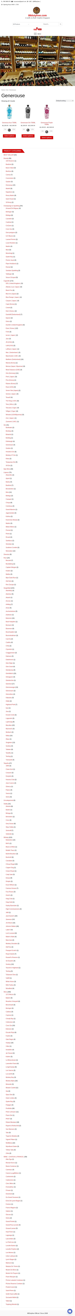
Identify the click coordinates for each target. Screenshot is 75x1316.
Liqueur (6, 472)
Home (3, 90)
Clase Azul (9, 769)
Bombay (8, 431)
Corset (8, 307)
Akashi (8, 597)
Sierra (8, 797)
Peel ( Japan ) (10, 376)
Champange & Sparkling (12, 206)
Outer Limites (10, 1098)
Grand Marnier (10, 509)
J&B (7, 912)
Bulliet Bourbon (11, 854)
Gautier (8, 181)
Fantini (8, 1036)
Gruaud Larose (10, 1228)
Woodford (9, 988)
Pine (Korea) (10, 380)
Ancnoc (8, 601)
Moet (7, 250)
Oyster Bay (9, 256)
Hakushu (9, 697)
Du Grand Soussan (12, 1197)
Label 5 (8, 929)
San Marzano (10, 1129)
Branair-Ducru (10, 1163)
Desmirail (9, 1194)
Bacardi (8, 560)
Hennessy (9, 185)
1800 (7, 766)
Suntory (8, 746)
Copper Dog (10, 867)
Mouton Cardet (10, 1087)
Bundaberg (9, 564)
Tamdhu (8, 753)
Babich (8, 998)
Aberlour (8, 594)
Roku (7, 458)
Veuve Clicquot (11, 277)
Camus (8, 174)
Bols (7, 492)
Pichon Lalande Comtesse (14, 1280)
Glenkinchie (10, 680)
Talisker (8, 749)
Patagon (8, 1105)
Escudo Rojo (10, 1032)
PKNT (8, 1119)
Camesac (9, 1169)
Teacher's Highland (12, 967)
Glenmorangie (10, 687)
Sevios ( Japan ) (11, 394)
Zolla (7, 1153)
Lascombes (9, 1238)
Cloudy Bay (9, 1018)
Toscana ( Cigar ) (11, 407)
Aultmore (9, 615)
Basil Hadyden (10, 621)
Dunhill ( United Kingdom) (14, 325)
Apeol (8, 478)
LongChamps (10, 1067)
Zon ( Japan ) (10, 418)
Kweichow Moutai (11, 520)
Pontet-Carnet (10, 1287)
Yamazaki (9, 760)
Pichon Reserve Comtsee (14, 1283)
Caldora (8, 1011)
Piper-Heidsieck (11, 263)
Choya (8, 502)
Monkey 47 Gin (11, 455)
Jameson (9, 919)
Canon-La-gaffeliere (12, 1173)
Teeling (8, 756)
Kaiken (8, 1056)
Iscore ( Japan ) (11, 335)
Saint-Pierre (10, 1290)
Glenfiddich (9, 673)
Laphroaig (9, 722)
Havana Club (10, 779)
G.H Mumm (9, 236)
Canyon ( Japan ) (11, 300)
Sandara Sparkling (12, 270)
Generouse (9, 445)
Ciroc (7, 820)
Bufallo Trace (10, 850)
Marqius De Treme (12, 1266)
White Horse (10, 981)
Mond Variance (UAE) (13, 370)
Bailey (8, 482)
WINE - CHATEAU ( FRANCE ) (14, 1157)
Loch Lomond (10, 933)
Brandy (6, 158)
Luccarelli (9, 1074)
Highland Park (10, 704)
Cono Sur (9, 229)
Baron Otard (10, 168)
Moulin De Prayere (12, 1273)
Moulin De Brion (11, 1270)
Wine (5, 992)
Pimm (8, 533)
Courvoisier (9, 178)
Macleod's (9, 728)
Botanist (8, 434)
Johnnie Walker (11, 926)
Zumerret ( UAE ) (11, 421)
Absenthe (9, 475)
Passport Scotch (11, 950)
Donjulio (8, 776)
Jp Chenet (9, 1053)
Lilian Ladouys (10, 1256)
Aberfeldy (9, 590)
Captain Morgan (11, 567)
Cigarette (7, 281)
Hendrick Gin (10, 451)
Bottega (8, 215)
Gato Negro (9, 1039)
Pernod (8, 530)
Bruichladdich (10, 632)
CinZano (8, 225)
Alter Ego (9, 1159)
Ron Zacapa (10, 584)
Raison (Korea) (11, 383)
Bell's (7, 843)
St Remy (8, 202)
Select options (9, 136)
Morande (9, 1084)
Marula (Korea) (10, 363)
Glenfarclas (9, 670)
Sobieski (8, 834)
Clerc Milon (9, 1183)
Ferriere (8, 1204)
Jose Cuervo (10, 783)
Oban (7, 739)
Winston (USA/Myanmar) (14, 414)
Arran (7, 608)
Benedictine (10, 489)
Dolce (8, 321)
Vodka (6, 804)
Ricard (8, 537)
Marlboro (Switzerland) (13, 359)
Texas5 (8, 397)
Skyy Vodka (9, 827)
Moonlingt (9, 253)
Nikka (8, 735)
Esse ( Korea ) (10, 328)
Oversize (6, 554)
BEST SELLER (9, 155)
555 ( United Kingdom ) (13, 283)
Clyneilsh (9, 649)
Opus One (9, 1094)
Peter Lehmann (11, 1112)
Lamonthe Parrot (11, 1063)
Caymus (8, 1015)
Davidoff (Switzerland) (13, 314)
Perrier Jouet (10, 260)
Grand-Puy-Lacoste (12, 1225)
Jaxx (7, 338)
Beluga (8, 813)
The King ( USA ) (11, 401)
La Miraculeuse (11, 1060)
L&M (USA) (9, 345)
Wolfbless (9, 1143)
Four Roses (9, 892)
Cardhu (8, 642)
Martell (8, 188)
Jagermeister (10, 513)
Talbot (8, 1301)
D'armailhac (10, 1187)
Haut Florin (9, 1232)
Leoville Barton (11, 1245)
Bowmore (9, 628)
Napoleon (9, 192)
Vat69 (8, 978)
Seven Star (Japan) (12, 390)
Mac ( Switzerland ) (12, 352)
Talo (7, 1132)
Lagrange (9, 1235)
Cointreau (9, 506)
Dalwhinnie (9, 659)
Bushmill (8, 857)
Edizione (9, 1029)
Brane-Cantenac (11, 1166)
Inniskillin (9, 1049)
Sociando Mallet (11, 1297)
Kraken (8, 571)
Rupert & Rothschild (12, 1125)
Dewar (8, 878)
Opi (7, 1091)
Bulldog (8, 438)
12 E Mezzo (9, 994)
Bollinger (9, 212)
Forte (7, 332)
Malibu (8, 574)
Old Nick (8, 581)
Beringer (8, 1008)
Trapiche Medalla (11, 1136)
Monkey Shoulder (11, 943)
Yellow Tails (10, 1150)
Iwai (7, 708)
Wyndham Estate (11, 1146)
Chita (7, 646)
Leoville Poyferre (11, 1249)
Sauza (8, 793)
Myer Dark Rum (11, 577)
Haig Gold (9, 902)
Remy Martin (10, 195)
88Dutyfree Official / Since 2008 (37, 1313)
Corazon (8, 772)
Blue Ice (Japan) (11, 294)
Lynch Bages (10, 1259)
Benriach (9, 625)
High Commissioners (12, 909)
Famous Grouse (11, 888)
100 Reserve (10, 161)
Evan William (10, 885)
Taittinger (9, 274)
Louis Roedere (10, 243)
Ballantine (9, 840)
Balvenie (9, 618)
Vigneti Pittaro (10, 1139)
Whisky (6, 837)
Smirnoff (8, 830)
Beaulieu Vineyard (12, 1001)
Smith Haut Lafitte (11, 1294)
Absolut (8, 806)
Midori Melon (10, 527)
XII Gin (8, 465)
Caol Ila (8, 639)
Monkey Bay (10, 1077)
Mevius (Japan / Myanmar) (14, 366)
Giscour (8, 1214)
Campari (8, 499)
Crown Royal (10, 871)
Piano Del (9, 1115)
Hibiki (8, 701)
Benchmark (9, 1005)
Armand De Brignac (12, 208)
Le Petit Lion (10, 1242)
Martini (8, 246)
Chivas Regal (10, 864)
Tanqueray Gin (10, 462)
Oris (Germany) (11, 373)
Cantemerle (9, 1176)
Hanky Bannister (11, 905)
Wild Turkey (9, 985)
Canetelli (9, 218)
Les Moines (9, 1252)
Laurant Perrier (10, 239)
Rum (5, 558)
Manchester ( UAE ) (12, 356)
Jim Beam (9, 923)
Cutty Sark (9, 874)
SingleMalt (7, 588)
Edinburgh (9, 441)
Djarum (8, 318)
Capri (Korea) (10, 304)
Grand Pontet (10, 1221)
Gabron (8, 1211)
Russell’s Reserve (12, 957)
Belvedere (9, 816)
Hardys (8, 1043)
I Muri (7, 1046)
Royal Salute (10, 954)
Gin (7, 90)
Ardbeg (8, 604)
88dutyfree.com (37, 15)
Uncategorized (8, 800)
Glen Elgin (9, 663)
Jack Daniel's (10, 916)
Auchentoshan (10, 611)
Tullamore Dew (11, 974)
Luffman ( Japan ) (11, 349)
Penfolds (9, 1108)
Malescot (9, 1263)
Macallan (9, 725)
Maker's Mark (10, 936)
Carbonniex (9, 1180)
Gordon (8, 448)
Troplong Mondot (11, 1304)
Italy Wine (7, 469)
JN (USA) (9, 342)
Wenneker (9, 551)
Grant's (8, 895)
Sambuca (9, 540)
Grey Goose (10, 823)
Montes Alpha (10, 1081)
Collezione (9, 1022)
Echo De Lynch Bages (13, 1200)
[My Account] (34, 29)
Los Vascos (9, 1070)
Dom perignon (10, 232)
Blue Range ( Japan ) (13, 297)
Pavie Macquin (10, 1276)
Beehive (8, 171)
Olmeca (8, 786)
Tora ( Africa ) (10, 404)
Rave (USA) (10, 387)
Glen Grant (9, 666)
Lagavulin (9, 718)
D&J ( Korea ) (10, 311)
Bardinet (8, 164)
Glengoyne (9, 677)
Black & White (10, 847)
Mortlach (8, 732)
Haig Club (9, 898)
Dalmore (8, 656)
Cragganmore (10, 653)
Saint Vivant (10, 199)
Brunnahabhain (11, 635)
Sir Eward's (9, 961)
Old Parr (8, 947)
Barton (8, 810)
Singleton (9, 742)
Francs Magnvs (11, 1207)
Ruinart (8, 267)
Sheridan (9, 544)
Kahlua (8, 516)
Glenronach (9, 690)
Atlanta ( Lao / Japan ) (13, 287)
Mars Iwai (9, 940)
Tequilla (6, 763)
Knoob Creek (10, 715)
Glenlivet (9, 684)
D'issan (8, 1190)
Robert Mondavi (11, 1122)
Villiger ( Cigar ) (11, 411)
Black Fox (9, 290)
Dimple (8, 881)
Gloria (8, 1218)
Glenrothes (9, 694)
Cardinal (8, 222)
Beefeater (9, 427)
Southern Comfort (11, 547)
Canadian (9, 860)
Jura (7, 711)
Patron (8, 790)
